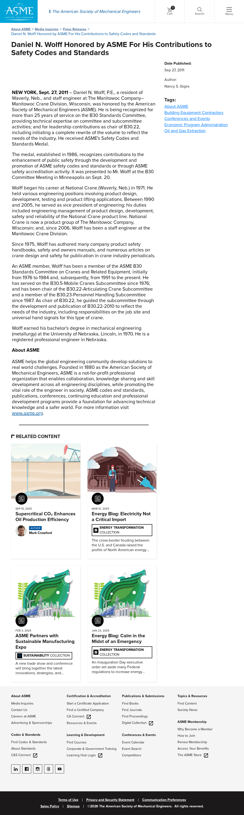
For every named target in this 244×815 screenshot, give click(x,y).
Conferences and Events (187, 118)
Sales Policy (50, 806)
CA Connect (75, 716)
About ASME (20, 29)
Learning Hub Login (81, 755)
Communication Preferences (164, 800)
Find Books (130, 703)
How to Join (186, 736)
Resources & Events (82, 723)
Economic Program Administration (196, 124)
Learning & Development (86, 735)
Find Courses (76, 742)
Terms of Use (68, 800)
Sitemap (73, 806)
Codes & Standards (26, 735)
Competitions (131, 755)
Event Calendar (133, 742)
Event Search (132, 749)
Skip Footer (9, 688)
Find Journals (132, 710)
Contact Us (19, 710)
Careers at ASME (23, 716)
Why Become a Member (195, 729)
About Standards (23, 749)
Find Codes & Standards (29, 742)
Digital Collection (134, 723)
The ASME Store (190, 755)
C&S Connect (21, 755)
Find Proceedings (135, 716)
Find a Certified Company (85, 710)
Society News (188, 710)
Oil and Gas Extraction (185, 130)
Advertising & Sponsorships (31, 723)
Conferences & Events (139, 735)
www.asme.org (27, 413)
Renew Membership (192, 742)
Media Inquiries (47, 29)
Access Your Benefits (193, 749)
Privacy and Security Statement (110, 800)
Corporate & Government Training (92, 749)
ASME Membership (192, 722)
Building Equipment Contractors (193, 112)
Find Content (187, 703)
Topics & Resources (192, 696)
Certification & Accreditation (89, 696)
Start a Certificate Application (88, 703)
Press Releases (74, 29)
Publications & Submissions (143, 696)
